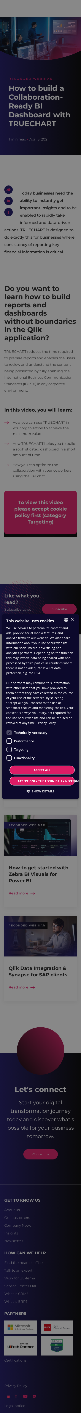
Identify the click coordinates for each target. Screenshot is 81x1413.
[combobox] (66, 620)
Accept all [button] (42, 770)
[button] (40, 791)
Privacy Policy (46, 723)
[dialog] (40, 706)
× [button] (72, 619)
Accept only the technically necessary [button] (46, 781)
